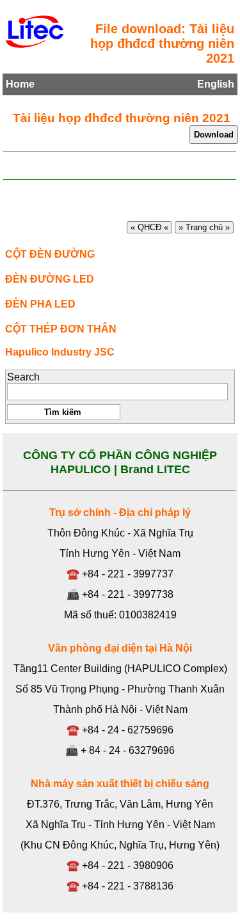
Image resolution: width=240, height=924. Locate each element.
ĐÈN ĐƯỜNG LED (49, 279)
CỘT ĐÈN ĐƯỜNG (50, 254)
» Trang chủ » (204, 227)
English (215, 84)
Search (23, 377)
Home (20, 84)
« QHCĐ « (149, 227)
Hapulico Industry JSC (60, 352)
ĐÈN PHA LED (40, 304)
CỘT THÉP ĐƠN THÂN (60, 329)
